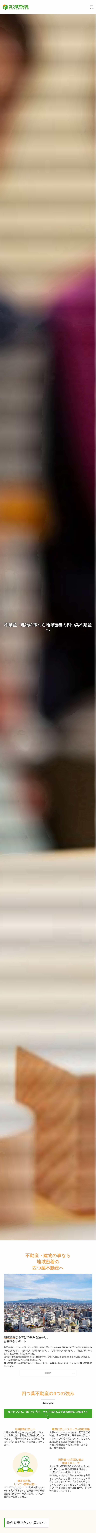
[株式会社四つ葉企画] (15, 7)
